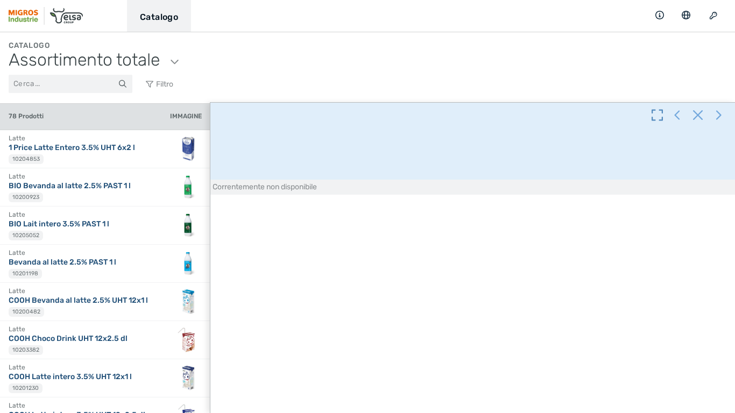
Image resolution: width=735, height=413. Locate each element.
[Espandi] (657, 116)
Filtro (163, 84)
